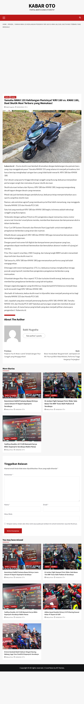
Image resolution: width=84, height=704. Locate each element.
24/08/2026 (18, 409)
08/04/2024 (20, 107)
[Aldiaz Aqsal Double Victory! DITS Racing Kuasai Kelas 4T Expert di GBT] (62, 596)
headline (13, 395)
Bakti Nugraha (10, 107)
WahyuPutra (9, 409)
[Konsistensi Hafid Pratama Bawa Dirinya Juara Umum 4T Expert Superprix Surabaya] (22, 385)
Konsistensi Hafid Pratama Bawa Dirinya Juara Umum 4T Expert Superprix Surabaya (21, 404)
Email (45, 505)
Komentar (8, 475)
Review (13, 97)
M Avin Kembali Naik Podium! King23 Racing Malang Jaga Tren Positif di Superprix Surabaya (21, 653)
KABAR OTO (42, 6)
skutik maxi (26, 166)
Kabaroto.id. (21, 310)
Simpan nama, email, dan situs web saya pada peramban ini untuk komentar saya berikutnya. (42, 524)
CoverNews (49, 668)
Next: (62, 355)
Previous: (22, 354)
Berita (7, 97)
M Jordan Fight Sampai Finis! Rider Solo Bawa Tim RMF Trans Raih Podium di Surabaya (61, 404)
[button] (5, 17)
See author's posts (34, 336)
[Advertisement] (42, 46)
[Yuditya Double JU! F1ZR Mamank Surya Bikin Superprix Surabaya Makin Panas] (22, 428)
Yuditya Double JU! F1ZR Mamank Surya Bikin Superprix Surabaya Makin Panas (20, 445)
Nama (7, 505)
